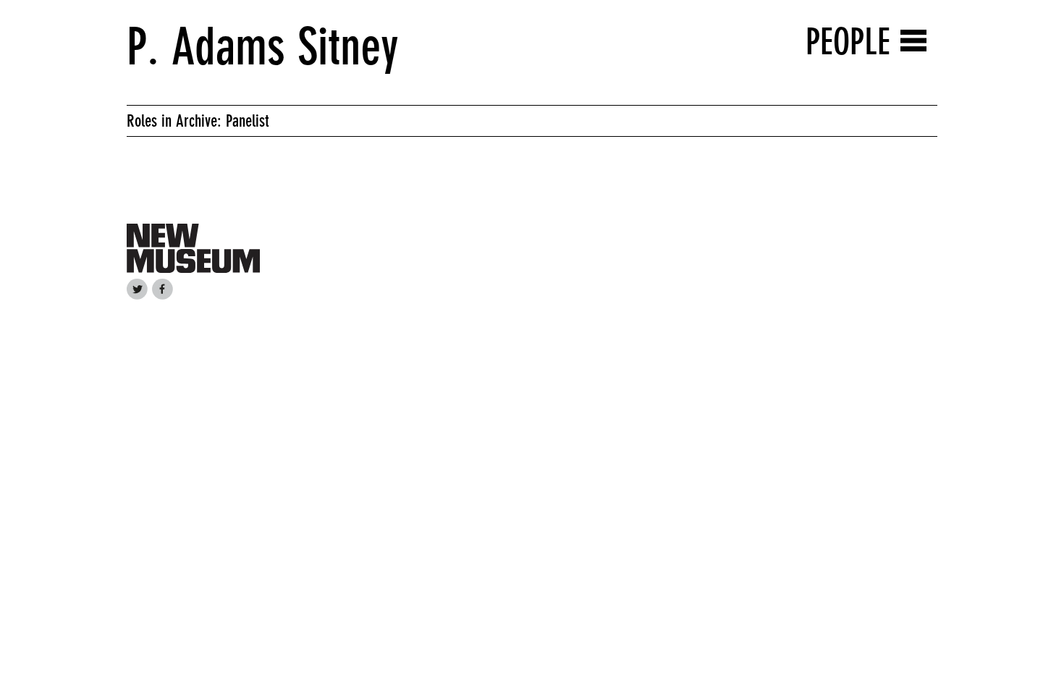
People (848, 41)
